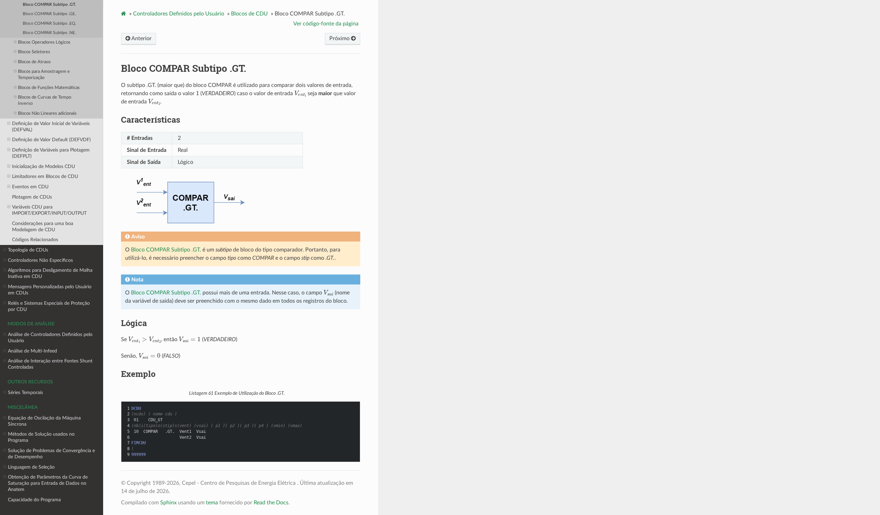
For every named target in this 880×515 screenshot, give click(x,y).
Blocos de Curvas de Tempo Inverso (44, 100)
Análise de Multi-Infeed (32, 351)
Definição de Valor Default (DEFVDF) (51, 139)
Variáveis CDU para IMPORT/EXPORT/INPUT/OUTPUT (49, 210)
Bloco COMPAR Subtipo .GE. (49, 14)
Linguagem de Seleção (31, 467)
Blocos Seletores (34, 52)
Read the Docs (271, 502)
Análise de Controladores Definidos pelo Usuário (50, 337)
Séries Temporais (25, 392)
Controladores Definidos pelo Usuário (178, 13)
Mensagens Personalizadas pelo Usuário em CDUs (49, 289)
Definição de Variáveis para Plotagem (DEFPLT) (51, 153)
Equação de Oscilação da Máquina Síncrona (44, 421)
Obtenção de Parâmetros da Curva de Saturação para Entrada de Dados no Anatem (48, 483)
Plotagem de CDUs (32, 197)
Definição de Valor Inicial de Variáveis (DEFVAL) (51, 126)
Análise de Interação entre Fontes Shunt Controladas (50, 364)
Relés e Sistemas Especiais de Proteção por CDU (49, 306)
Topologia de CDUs (28, 250)
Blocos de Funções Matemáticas (49, 88)
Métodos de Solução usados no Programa (41, 437)
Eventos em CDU (30, 186)
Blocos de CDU (249, 13)
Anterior (141, 38)
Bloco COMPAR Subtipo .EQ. (49, 23)
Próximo (340, 38)
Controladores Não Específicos (40, 260)
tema (212, 502)
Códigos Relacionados (35, 239)
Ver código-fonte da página (326, 23)
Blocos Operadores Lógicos (44, 42)
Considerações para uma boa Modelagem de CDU (42, 226)
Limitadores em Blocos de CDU (45, 176)
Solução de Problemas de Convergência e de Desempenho (51, 453)
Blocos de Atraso (34, 62)
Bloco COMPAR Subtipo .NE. (49, 33)
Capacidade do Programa (34, 499)
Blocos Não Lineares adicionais (47, 113)
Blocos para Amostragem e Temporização (44, 74)
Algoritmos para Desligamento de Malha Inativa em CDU (50, 273)
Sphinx (168, 502)
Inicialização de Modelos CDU (43, 166)
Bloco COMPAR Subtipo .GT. (49, 5)
